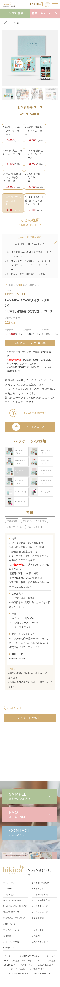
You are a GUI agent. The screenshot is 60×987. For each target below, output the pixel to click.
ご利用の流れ (9, 894)
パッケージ (8, 888)
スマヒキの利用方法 (41, 900)
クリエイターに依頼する (14, 900)
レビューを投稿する (29, 717)
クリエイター (11, 942)
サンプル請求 (15, 13)
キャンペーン (9, 883)
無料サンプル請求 (19, 796)
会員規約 (36, 936)
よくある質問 (17, 814)
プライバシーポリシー (13, 930)
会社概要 (7, 936)
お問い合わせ (19, 832)
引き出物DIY (40, 883)
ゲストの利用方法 (40, 894)
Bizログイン (8, 947)
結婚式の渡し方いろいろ (14, 918)
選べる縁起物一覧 (40, 912)
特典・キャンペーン (45, 13)
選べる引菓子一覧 (11, 912)
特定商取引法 (38, 930)
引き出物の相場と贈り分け (15, 906)
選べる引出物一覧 (40, 906)
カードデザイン (39, 888)
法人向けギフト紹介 (41, 942)
